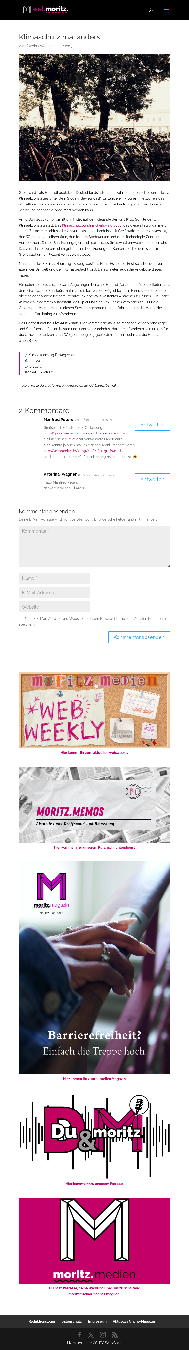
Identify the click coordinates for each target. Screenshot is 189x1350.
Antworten (152, 425)
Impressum (97, 1321)
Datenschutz (71, 1321)
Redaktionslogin (42, 1321)
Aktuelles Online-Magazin (134, 1321)
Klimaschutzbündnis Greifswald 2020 (92, 225)
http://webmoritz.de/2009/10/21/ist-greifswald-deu (86, 451)
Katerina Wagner (39, 46)
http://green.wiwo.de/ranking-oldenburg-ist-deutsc (85, 433)
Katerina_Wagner (60, 474)
